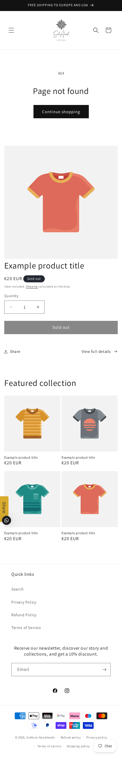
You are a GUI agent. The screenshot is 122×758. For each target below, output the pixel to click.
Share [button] (15, 351)
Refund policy (71, 737)
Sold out (61, 327)
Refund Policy (24, 614)
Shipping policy (78, 746)
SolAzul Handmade (40, 737)
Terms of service (49, 746)
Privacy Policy (23, 602)
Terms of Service (26, 627)
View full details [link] (96, 351)
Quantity (11, 295)
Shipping (32, 286)
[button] (11, 30)
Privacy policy (96, 737)
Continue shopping (61, 111)
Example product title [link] (21, 457)
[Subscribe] (104, 669)
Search (17, 589)
